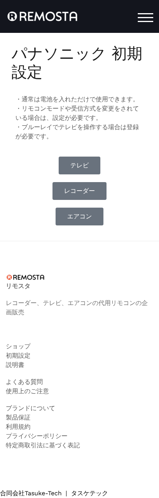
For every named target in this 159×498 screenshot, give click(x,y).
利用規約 (18, 426)
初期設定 (18, 355)
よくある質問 (24, 381)
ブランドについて (30, 408)
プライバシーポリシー (37, 436)
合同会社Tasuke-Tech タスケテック (54, 493)
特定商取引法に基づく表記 (43, 445)
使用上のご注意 (27, 391)
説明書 (15, 364)
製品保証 (18, 417)
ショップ (18, 346)
